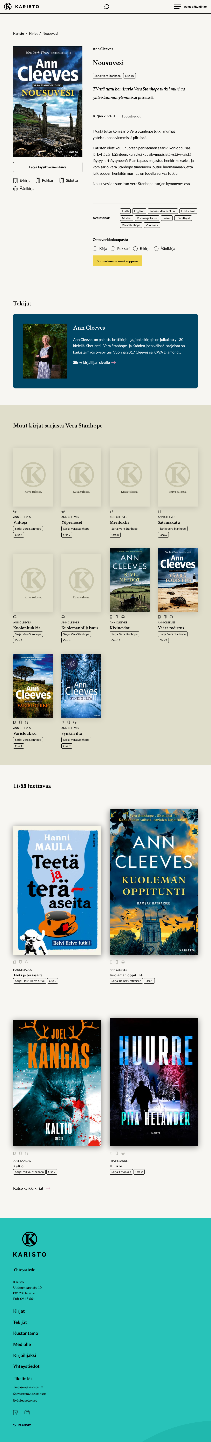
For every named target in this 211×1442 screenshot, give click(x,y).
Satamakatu (169, 522)
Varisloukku (24, 733)
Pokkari (123, 248)
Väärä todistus (171, 628)
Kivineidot (120, 628)
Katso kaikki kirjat (28, 1188)
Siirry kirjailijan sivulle (92, 362)
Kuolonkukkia (26, 628)
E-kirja (145, 248)
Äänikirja (168, 248)
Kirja (103, 248)
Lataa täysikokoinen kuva (48, 167)
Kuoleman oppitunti (126, 975)
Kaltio (18, 1166)
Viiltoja (20, 522)
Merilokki (119, 522)
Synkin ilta (71, 733)
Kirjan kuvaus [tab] (104, 116)
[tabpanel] (145, 157)
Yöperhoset (71, 522)
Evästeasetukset (25, 1400)
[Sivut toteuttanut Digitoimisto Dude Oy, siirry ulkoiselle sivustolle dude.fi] (22, 1425)
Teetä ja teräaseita (28, 975)
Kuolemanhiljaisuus (79, 628)
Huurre (116, 1166)
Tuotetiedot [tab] (131, 116)
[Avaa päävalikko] (190, 7)
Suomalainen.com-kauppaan (117, 261)
